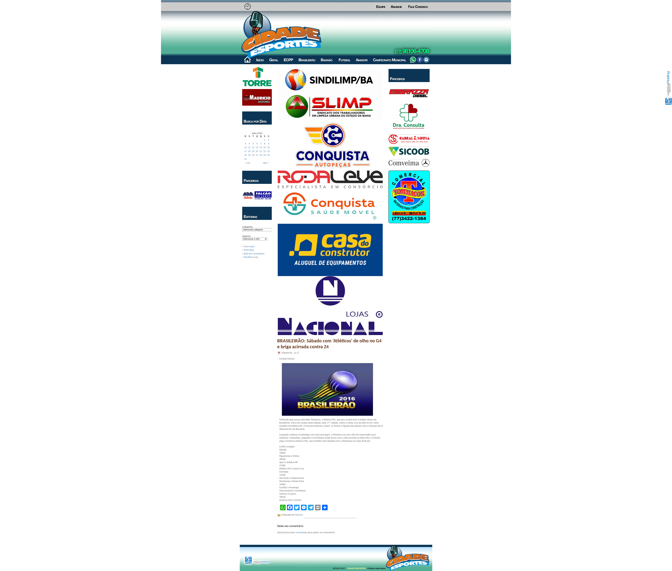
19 (253, 151)
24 (245, 155)
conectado (301, 532)
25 (249, 155)
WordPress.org (251, 257)
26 (253, 155)
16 (268, 147)
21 (261, 151)
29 (264, 155)
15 (264, 147)
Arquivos (246, 236)
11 (249, 147)
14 (261, 147)
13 (257, 147)
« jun (248, 163)
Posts (249, 250)
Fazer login (249, 246)
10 (245, 147)
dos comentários (254, 253)
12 (253, 147)
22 (264, 151)
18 (249, 151)
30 (268, 155)
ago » (265, 163)
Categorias (247, 227)
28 (261, 155)
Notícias (299, 515)
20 (257, 151)
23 (268, 151)
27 (257, 155)
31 (245, 159)
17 (245, 151)
